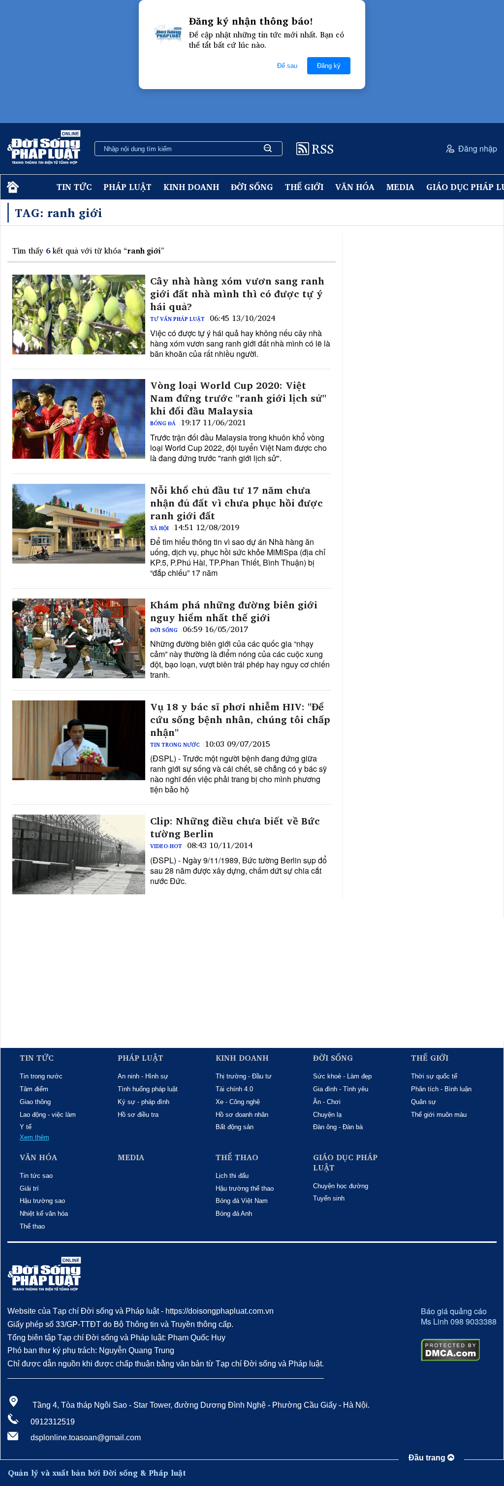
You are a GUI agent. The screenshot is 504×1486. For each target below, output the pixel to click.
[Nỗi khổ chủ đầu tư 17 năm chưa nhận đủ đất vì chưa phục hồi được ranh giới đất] (78, 524)
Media (400, 186)
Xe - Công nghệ (238, 1102)
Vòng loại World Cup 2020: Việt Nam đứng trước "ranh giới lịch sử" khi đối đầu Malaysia (238, 398)
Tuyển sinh (329, 1198)
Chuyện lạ (327, 1114)
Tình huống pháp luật (148, 1089)
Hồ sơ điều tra (138, 1114)
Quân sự (423, 1102)
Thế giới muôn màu (439, 1114)
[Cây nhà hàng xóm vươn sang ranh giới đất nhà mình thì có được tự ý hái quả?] (78, 314)
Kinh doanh (191, 186)
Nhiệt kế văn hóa (44, 1213)
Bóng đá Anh (234, 1213)
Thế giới (304, 186)
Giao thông (35, 1102)
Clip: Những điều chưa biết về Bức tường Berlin (235, 827)
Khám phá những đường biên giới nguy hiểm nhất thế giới (233, 611)
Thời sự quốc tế (434, 1076)
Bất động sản (234, 1127)
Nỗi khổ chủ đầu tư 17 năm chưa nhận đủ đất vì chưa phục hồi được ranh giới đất (236, 503)
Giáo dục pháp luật (345, 1162)
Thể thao (32, 1226)
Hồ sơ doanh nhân (242, 1114)
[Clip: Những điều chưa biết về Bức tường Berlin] (78, 854)
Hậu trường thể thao (245, 1188)
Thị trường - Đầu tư (244, 1076)
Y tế (26, 1127)
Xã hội (159, 528)
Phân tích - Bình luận (441, 1089)
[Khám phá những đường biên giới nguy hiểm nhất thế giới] (78, 638)
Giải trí (29, 1188)
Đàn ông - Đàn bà (338, 1127)
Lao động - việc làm (48, 1114)
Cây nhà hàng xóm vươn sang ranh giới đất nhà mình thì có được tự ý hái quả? (237, 294)
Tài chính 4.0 (234, 1089)
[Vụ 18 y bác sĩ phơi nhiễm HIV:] (78, 740)
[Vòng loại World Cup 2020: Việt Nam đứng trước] (78, 419)
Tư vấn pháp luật (177, 319)
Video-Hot (166, 846)
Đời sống (252, 186)
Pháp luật (127, 186)
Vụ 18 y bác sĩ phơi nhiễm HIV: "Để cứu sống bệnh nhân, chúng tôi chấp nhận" (240, 719)
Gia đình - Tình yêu (340, 1089)
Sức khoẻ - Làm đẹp (342, 1076)
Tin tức (74, 186)
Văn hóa (355, 186)
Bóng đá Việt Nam (242, 1200)
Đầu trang (428, 1458)
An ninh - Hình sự (143, 1076)
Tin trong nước (175, 744)
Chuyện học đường (340, 1186)
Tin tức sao (36, 1175)
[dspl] (11, 187)
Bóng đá (163, 423)
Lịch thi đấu (232, 1175)
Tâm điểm (34, 1089)
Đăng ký (329, 65)
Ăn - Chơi (327, 1102)
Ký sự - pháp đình (143, 1102)
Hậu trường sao (42, 1200)
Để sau (287, 65)
